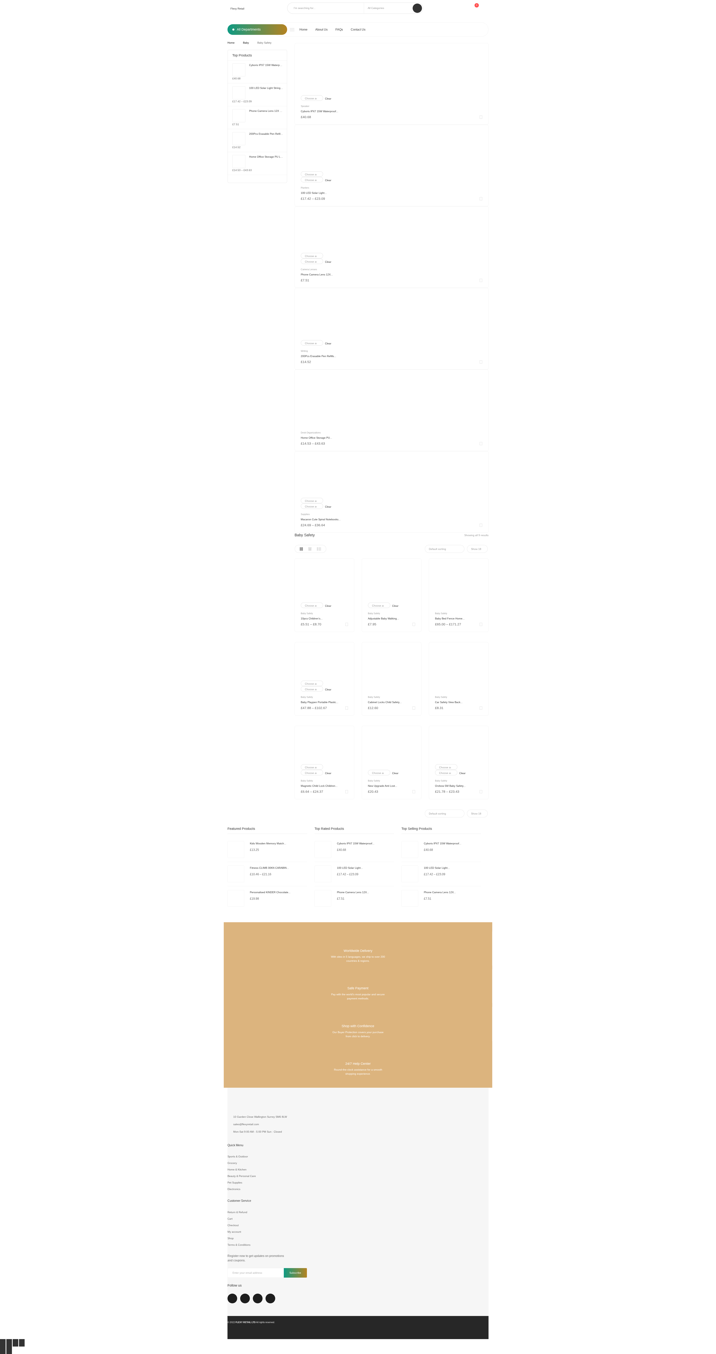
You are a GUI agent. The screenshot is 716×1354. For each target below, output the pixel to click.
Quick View (481, 117)
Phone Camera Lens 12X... (317, 274)
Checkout (233, 1225)
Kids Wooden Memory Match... (268, 843)
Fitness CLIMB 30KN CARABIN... (269, 867)
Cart (230, 1218)
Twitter (245, 1301)
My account (234, 1231)
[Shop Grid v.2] (310, 549)
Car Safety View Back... (449, 702)
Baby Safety (307, 613)
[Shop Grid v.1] (301, 549)
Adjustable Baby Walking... (383, 618)
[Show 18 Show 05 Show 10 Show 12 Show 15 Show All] (477, 549)
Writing (304, 351)
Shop (230, 1238)
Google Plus (270, 1301)
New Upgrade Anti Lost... (382, 785)
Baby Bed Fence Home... (450, 618)
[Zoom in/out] (22, 1343)
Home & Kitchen (236, 1169)
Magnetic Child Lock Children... (319, 785)
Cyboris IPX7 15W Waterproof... (319, 111)
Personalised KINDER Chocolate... (270, 892)
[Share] (9, 1343)
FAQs (339, 29)
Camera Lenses (309, 269)
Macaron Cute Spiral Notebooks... (321, 519)
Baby (246, 42)
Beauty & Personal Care (241, 1176)
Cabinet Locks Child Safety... (385, 702)
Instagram (258, 1301)
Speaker (305, 106)
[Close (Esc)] (3, 1343)
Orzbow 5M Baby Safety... (450, 785)
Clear (328, 98)
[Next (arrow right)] (9, 1350)
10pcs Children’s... (312, 618)
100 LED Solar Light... (314, 192)
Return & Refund (237, 1212)
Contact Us (358, 29)
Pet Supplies (234, 1182)
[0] (476, 8)
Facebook (232, 1301)
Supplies (305, 514)
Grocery (232, 1163)
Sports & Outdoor (237, 1156)
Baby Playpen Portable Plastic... (319, 702)
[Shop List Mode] (319, 549)
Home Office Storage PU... (316, 437)
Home (303, 29)
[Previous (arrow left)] (3, 1350)
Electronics (233, 1189)
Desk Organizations (311, 432)
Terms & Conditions (238, 1244)
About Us (321, 29)
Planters (305, 188)
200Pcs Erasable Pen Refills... (318, 356)
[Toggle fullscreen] (15, 1343)
